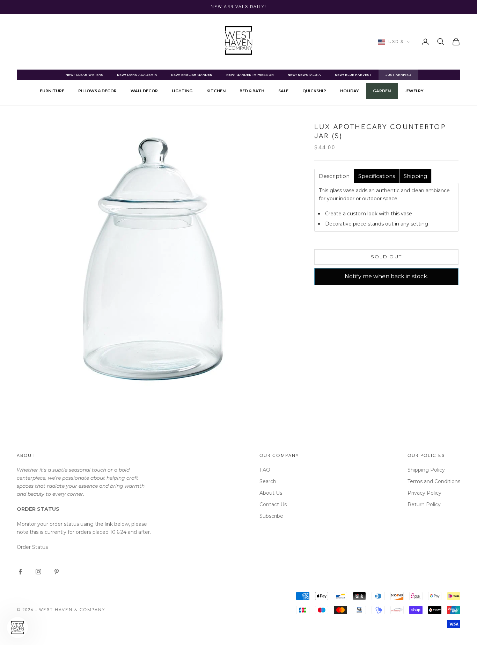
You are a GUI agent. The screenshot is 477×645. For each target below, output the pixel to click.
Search (267, 481)
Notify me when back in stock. (386, 276)
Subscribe (271, 516)
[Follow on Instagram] (38, 571)
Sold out (386, 256)
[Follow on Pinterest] (56, 571)
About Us (270, 493)
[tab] (334, 176)
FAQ (264, 470)
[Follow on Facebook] (20, 571)
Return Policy (424, 504)
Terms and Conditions (434, 481)
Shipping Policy (426, 470)
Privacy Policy (424, 493)
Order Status (32, 547)
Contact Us (273, 504)
